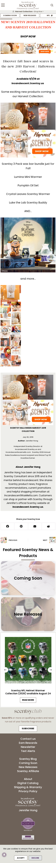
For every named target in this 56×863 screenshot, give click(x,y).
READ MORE (29, 701)
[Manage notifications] (4, 855)
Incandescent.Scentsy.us (28, 83)
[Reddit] (48, 526)
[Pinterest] (21, 526)
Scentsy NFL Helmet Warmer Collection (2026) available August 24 (28, 692)
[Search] (52, 5)
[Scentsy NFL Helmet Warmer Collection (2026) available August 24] (28, 661)
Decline (35, 858)
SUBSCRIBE (28, 728)
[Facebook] (8, 526)
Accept (20, 858)
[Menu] (3, 5)
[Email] (35, 526)
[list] (28, 11)
